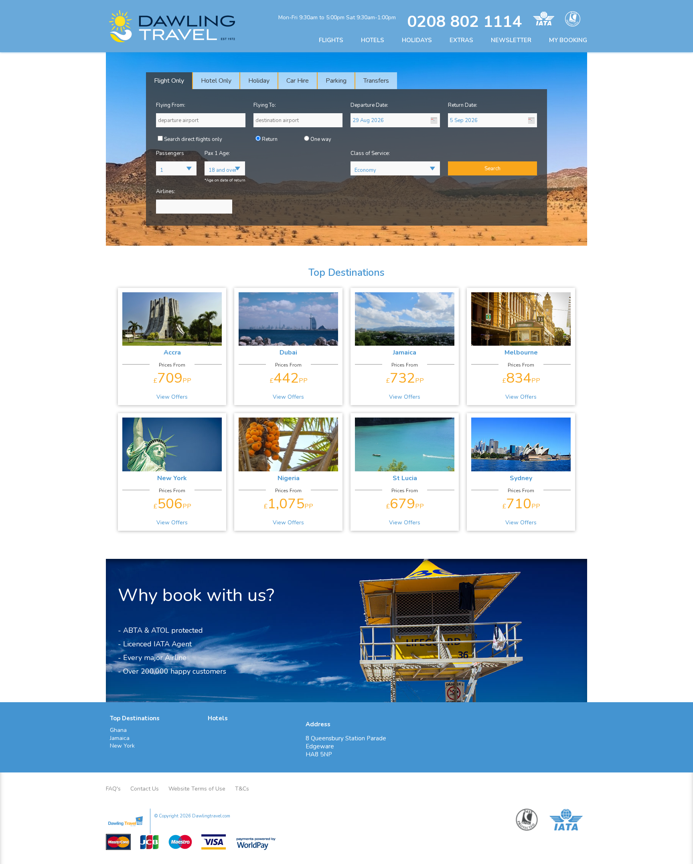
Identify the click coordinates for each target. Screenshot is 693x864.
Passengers (170, 153)
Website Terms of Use (196, 789)
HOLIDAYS (417, 40)
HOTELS (372, 40)
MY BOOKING (568, 40)
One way (320, 139)
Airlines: (165, 191)
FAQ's (113, 789)
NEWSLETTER (511, 40)
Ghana (118, 730)
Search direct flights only (193, 139)
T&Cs (242, 789)
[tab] (169, 80)
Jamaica (120, 738)
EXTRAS (461, 40)
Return (270, 139)
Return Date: (462, 105)
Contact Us (144, 789)
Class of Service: (370, 153)
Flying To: (264, 105)
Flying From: (170, 105)
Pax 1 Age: (217, 153)
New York (122, 746)
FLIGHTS (331, 40)
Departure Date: (369, 105)
